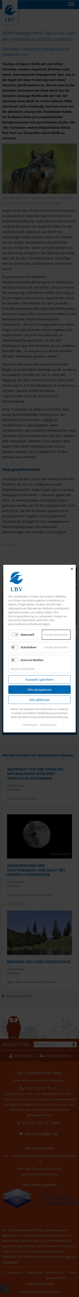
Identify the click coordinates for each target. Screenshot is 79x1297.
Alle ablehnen (39, 700)
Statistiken (28, 647)
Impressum (30, 724)
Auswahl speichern (39, 679)
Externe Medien (32, 660)
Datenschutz (48, 724)
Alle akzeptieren (39, 689)
